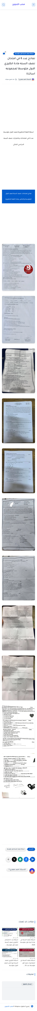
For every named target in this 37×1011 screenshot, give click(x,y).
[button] (26, 859)
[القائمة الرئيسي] (33, 4)
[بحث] (3, 4)
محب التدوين (18, 4)
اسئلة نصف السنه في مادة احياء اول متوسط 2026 (27, 942)
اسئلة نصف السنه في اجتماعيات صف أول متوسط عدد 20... (27, 963)
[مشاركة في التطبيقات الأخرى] (8, 859)
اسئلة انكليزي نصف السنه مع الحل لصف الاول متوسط (11, 963)
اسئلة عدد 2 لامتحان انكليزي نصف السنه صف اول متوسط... (11, 942)
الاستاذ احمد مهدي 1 (25, 79)
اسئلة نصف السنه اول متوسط (24, 53)
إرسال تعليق (27, 984)
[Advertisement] (18, 32)
